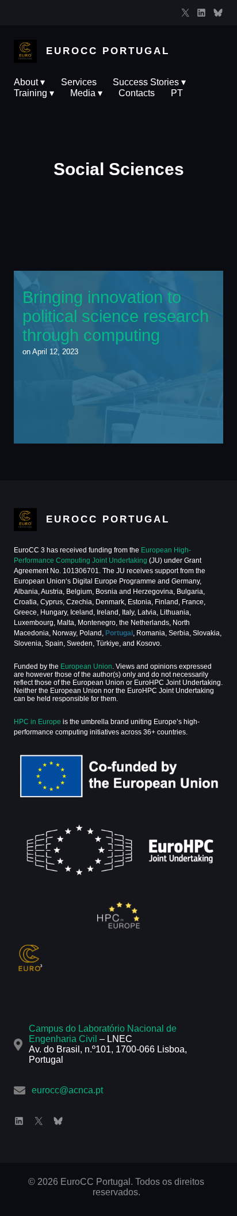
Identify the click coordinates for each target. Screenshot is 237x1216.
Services (79, 82)
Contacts (136, 93)
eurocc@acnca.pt (67, 1090)
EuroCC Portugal (108, 51)
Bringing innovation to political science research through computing (118, 356)
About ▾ (29, 82)
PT (177, 93)
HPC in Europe (37, 722)
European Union (85, 666)
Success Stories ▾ (149, 82)
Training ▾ (34, 93)
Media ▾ (86, 93)
